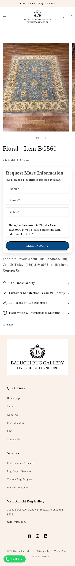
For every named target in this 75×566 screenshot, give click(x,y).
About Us (12, 414)
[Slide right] (45, 138)
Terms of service (62, 551)
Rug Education (16, 423)
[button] (5, 16)
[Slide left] (29, 138)
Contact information (39, 557)
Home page (14, 398)
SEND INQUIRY (37, 245)
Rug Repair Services (19, 471)
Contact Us (13, 439)
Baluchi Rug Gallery (23, 551)
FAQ (9, 431)
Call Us (16, 559)
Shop (10, 406)
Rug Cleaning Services (20, 463)
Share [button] (10, 324)
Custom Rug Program (19, 479)
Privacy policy (44, 551)
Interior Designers (17, 487)
